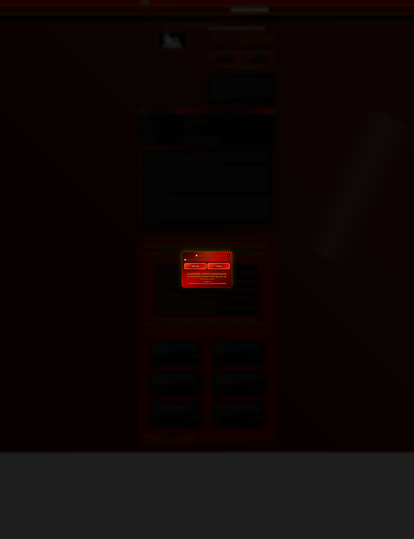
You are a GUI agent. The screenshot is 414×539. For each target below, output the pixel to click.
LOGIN (218, 266)
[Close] (229, 255)
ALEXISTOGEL (221, 283)
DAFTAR (195, 266)
